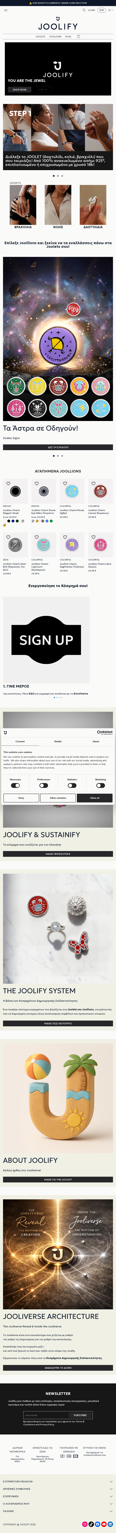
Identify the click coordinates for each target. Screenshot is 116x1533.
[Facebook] (97, 1524)
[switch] (43, 785)
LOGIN (91, 10)
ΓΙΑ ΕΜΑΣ (8, 1511)
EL (109, 10)
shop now (19, 89)
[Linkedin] (110, 1524)
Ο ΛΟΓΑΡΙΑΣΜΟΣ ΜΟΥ (16, 1503)
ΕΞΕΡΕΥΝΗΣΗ (11, 1496)
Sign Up (42, 89)
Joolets (40, 37)
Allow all (94, 798)
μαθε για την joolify (58, 1179)
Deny (21, 798)
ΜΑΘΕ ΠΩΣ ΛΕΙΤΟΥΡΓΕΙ (58, 1023)
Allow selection (58, 798)
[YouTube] (104, 1524)
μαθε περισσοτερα (58, 853)
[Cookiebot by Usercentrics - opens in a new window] (99, 732)
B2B (102, 10)
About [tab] (96, 741)
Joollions (55, 37)
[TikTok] (91, 1524)
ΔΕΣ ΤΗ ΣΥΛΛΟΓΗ (58, 447)
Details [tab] (58, 741)
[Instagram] (85, 1524)
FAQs (68, 37)
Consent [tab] (20, 741)
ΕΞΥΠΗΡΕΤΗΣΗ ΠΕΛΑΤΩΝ (17, 1481)
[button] (54, 176)
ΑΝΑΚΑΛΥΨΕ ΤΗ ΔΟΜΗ (58, 1367)
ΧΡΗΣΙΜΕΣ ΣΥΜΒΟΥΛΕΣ (16, 1488)
